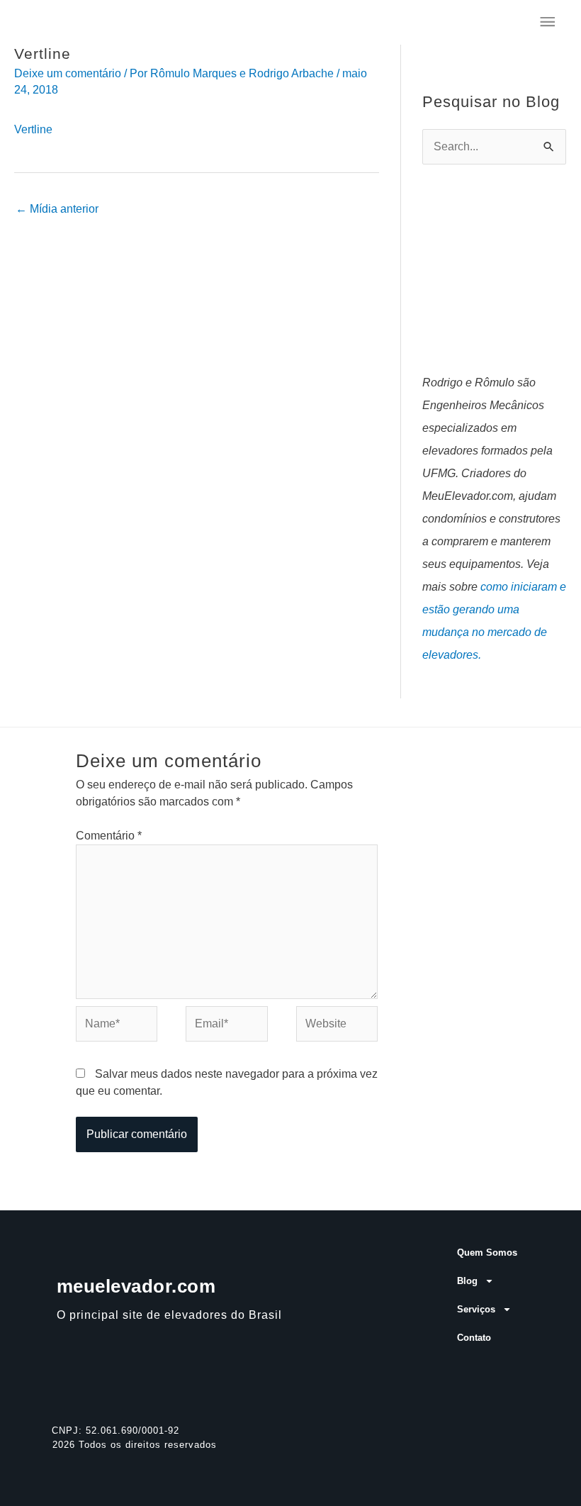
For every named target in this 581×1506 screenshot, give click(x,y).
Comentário (109, 836)
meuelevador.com (136, 1286)
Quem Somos (487, 1252)
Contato (474, 1337)
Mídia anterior (57, 209)
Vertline (33, 129)
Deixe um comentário (67, 73)
